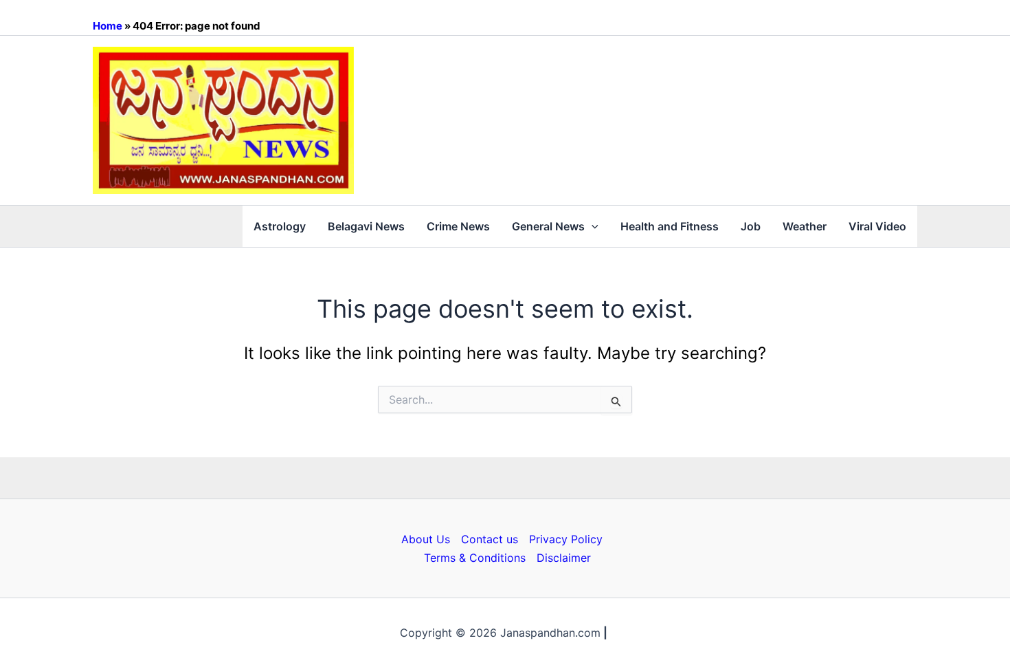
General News (548, 226)
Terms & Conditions (475, 558)
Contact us (489, 539)
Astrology (280, 226)
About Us (425, 539)
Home (107, 25)
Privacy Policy (566, 539)
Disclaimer (564, 558)
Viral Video (877, 226)
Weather (805, 226)
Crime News (458, 226)
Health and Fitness (669, 226)
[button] (591, 226)
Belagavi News (366, 226)
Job (751, 226)
